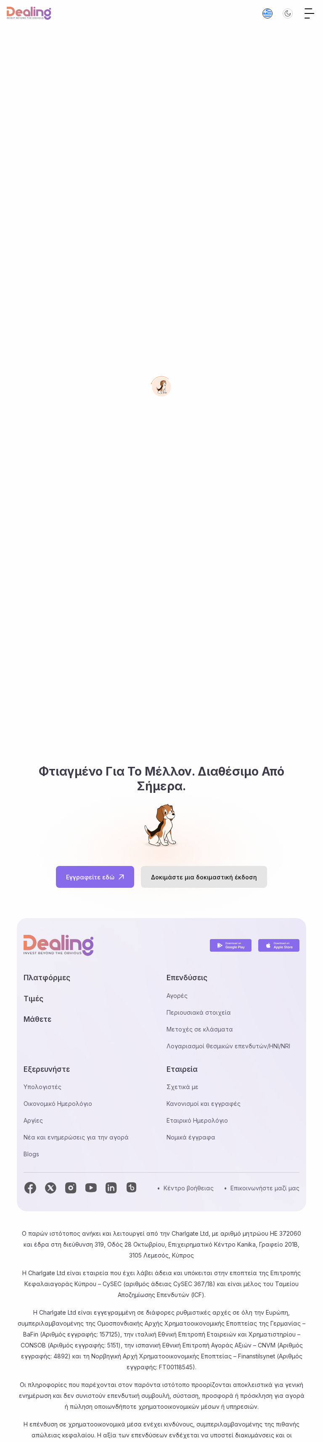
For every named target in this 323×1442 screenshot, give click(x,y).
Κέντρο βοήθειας (189, 1188)
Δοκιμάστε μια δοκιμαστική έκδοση (204, 877)
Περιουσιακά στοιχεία (199, 1012)
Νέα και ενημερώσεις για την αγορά (76, 1137)
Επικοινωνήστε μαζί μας (264, 1188)
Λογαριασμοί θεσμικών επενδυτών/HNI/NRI (228, 1046)
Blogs (31, 1154)
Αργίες (33, 1120)
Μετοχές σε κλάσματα (200, 1029)
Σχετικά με (183, 1086)
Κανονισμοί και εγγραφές (204, 1103)
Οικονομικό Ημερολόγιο (58, 1103)
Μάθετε (37, 1019)
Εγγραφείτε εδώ (90, 877)
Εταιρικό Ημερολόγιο (197, 1120)
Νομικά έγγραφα (191, 1137)
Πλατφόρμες (47, 978)
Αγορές (177, 995)
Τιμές (33, 999)
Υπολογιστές (42, 1086)
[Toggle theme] (288, 13)
